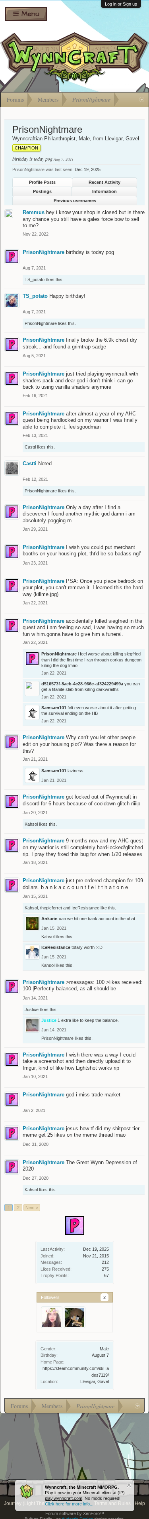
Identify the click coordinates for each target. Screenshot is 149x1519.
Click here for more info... (69, 1503)
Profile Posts (42, 182)
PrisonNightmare (43, 252)
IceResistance (85, 907)
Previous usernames (75, 200)
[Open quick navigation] (141, 99)
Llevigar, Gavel (94, 1381)
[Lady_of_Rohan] (51, 1317)
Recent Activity (104, 182)
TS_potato (35, 279)
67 (106, 1275)
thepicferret (51, 907)
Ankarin (49, 918)
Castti (30, 447)
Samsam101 (53, 707)
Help (140, 1503)
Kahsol (31, 824)
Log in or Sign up (121, 4)
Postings (42, 191)
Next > (31, 1207)
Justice (32, 1009)
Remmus (34, 212)
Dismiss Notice (129, 1485)
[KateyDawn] (74, 1317)
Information (104, 191)
